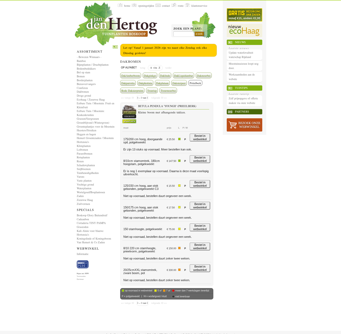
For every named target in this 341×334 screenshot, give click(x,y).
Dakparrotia (128, 83)
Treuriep (152, 90)
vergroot (129, 116)
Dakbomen (83, 91)
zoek (199, 33)
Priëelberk (195, 83)
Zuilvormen (83, 204)
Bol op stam (83, 72)
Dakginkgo (150, 75)
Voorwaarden (81, 276)
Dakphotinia (145, 83)
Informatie (82, 254)
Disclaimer (80, 279)
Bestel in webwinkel (200, 137)
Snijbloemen (84, 169)
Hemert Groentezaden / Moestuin (95, 138)
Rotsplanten (83, 157)
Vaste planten (84, 180)
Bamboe (81, 61)
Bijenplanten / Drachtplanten (93, 64)
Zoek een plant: (187, 29)
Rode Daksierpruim (132, 90)
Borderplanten (85, 80)
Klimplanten (84, 146)
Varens (80, 176)
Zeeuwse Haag (85, 200)
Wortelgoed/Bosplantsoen (91, 192)
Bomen (81, 76)
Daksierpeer (179, 83)
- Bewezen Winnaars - (89, 57)
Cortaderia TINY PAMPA (91, 223)
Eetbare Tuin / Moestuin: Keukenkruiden (91, 113)
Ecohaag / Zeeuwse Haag (91, 99)
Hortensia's (83, 142)
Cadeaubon (83, 219)
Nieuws (240, 42)
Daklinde (165, 75)
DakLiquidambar (183, 75)
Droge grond (84, 95)
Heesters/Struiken (86, 130)
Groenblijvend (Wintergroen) (93, 122)
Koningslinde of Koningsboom (94, 238)
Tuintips (241, 88)
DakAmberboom (130, 75)
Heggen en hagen (86, 134)
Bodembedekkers (86, 68)
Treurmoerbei (168, 90)
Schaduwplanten (86, 165)
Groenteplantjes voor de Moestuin (95, 126)
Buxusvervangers (86, 84)
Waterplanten (84, 188)
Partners (242, 111)
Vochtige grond (85, 184)
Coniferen (82, 88)
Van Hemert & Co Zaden (91, 242)
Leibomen (82, 149)
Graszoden (82, 227)
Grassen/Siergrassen (88, 118)
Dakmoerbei (204, 75)
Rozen (80, 161)
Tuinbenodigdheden (88, 173)
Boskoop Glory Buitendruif (92, 215)
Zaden (80, 196)
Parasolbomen (84, 153)
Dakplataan (162, 83)
